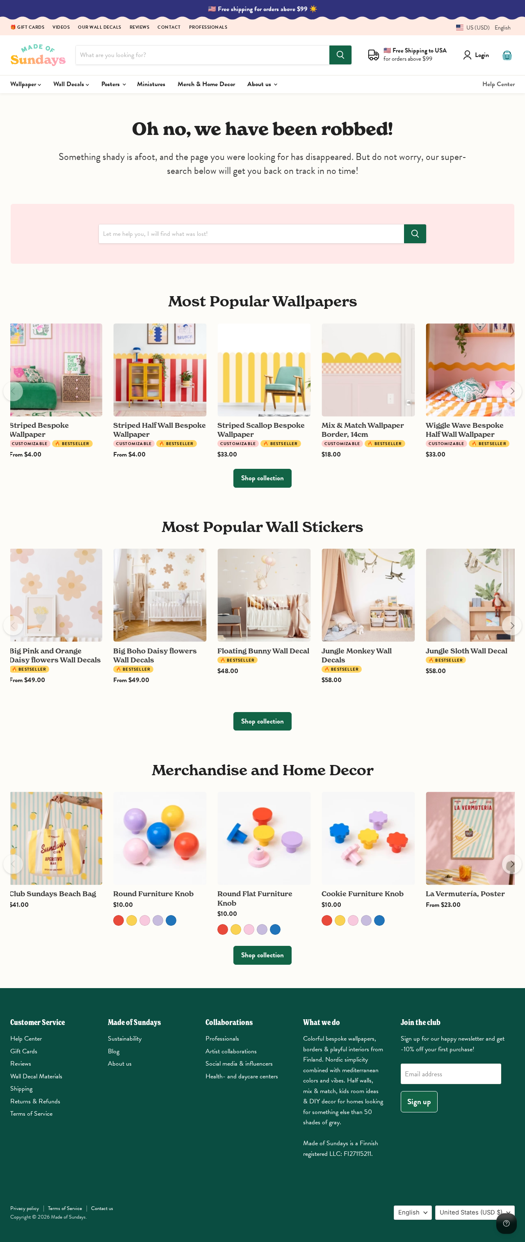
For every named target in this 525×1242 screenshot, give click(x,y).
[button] (480, 27)
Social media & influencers (239, 1063)
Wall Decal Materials (36, 1076)
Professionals (208, 27)
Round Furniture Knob (153, 893)
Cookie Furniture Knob (363, 893)
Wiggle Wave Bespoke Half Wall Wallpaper (465, 429)
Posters (111, 84)
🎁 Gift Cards (27, 27)
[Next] (512, 391)
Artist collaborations (231, 1051)
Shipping (21, 1089)
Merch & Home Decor (206, 84)
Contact (169, 27)
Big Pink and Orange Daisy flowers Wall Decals (55, 655)
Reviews (140, 27)
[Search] (340, 55)
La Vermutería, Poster (465, 893)
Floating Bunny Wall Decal (263, 650)
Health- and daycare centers (241, 1076)
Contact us (102, 1208)
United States (471, 1212)
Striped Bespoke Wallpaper (39, 429)
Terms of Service (31, 1114)
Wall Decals (69, 84)
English (409, 1212)
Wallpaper (24, 84)
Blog (113, 1051)
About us (260, 84)
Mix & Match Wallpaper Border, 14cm (363, 429)
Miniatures (151, 84)
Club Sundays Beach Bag (52, 893)
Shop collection (262, 478)
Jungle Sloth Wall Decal (466, 650)
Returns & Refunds (35, 1101)
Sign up (419, 1101)
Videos (61, 27)
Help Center (498, 84)
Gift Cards (23, 1051)
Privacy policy (24, 1208)
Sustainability (125, 1038)
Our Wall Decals (99, 27)
